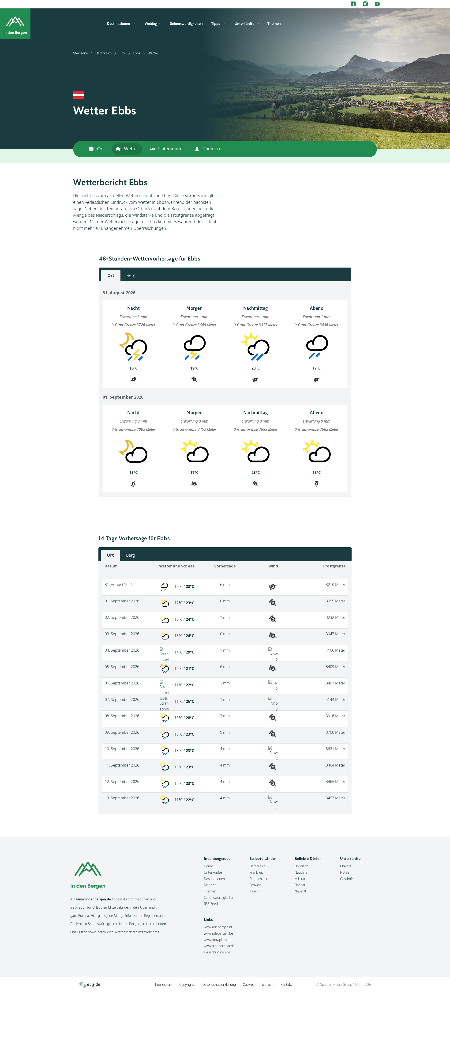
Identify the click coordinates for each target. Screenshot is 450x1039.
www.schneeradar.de (219, 946)
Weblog (151, 23)
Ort (100, 148)
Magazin (210, 885)
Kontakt (286, 984)
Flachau (300, 885)
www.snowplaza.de (217, 939)
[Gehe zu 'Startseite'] (15, 23)
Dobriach (301, 866)
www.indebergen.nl (218, 927)
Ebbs (136, 53)
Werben (268, 984)
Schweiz (255, 885)
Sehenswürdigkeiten (186, 23)
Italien (254, 891)
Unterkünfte (244, 23)
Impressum (163, 984)
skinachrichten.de (217, 952)
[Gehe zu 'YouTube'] (377, 4)
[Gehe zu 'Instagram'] (365, 4)
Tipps (215, 23)
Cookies (249, 984)
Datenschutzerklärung (219, 984)
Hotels (345, 872)
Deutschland (258, 879)
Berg (131, 275)
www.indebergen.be (218, 933)
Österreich (103, 53)
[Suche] (376, 23)
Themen (274, 23)
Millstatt (301, 879)
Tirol (122, 53)
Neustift (300, 891)
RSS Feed (211, 903)
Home (208, 866)
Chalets (345, 866)
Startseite (80, 53)
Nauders (301, 872)
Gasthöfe (347, 879)
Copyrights (187, 984)
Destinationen (118, 23)
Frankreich (257, 872)
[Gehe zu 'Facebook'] (353, 4)
